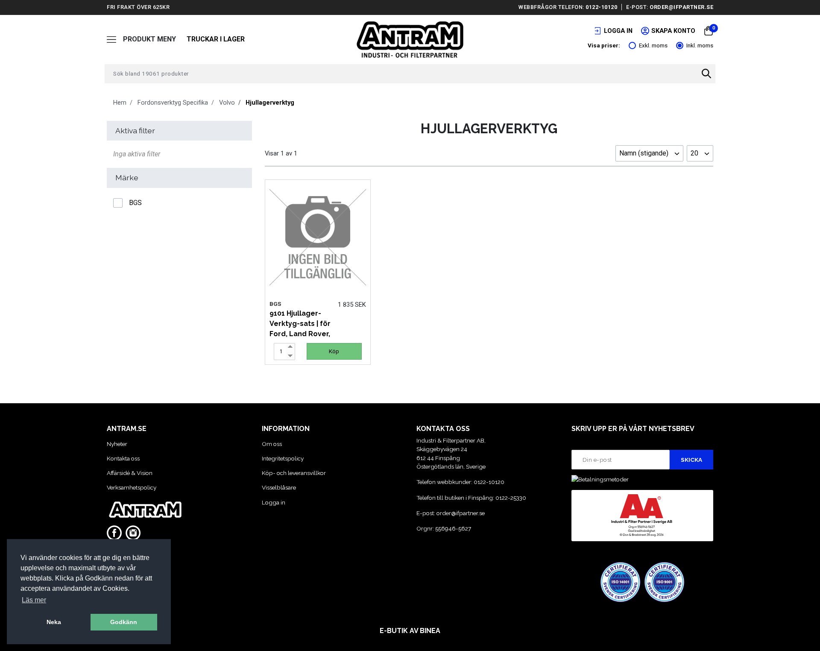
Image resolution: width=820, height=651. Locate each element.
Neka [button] (54, 622)
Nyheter (117, 443)
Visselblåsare (279, 487)
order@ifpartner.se (681, 7)
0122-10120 (601, 7)
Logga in (273, 502)
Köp (334, 351)
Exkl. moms (653, 45)
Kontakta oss (123, 458)
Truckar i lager (216, 39)
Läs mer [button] (34, 600)
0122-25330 (510, 497)
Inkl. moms (699, 45)
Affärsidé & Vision (129, 472)
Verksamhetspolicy (131, 487)
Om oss (272, 443)
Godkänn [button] (123, 622)
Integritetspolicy (283, 458)
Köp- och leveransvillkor (294, 472)
